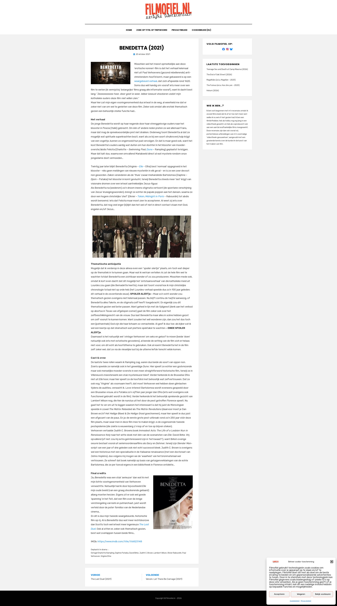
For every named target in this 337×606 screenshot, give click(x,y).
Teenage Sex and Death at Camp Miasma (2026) (227, 69)
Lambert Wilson (160, 553)
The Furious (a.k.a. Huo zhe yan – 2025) (223, 85)
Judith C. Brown (146, 553)
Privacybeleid (306, 601)
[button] (331, 561)
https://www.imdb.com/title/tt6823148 (120, 541)
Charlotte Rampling (106, 553)
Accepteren (279, 594)
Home (129, 30)
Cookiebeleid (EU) (201, 30)
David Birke (134, 553)
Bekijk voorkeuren (323, 594)
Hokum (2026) (213, 90)
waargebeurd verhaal (145, 81)
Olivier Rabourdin (174, 553)
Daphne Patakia (121, 553)
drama (104, 549)
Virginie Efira (106, 556)
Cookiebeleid (294, 601)
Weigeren (301, 594)
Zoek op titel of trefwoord (151, 30)
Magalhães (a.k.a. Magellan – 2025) (221, 80)
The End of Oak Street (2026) (219, 74)
